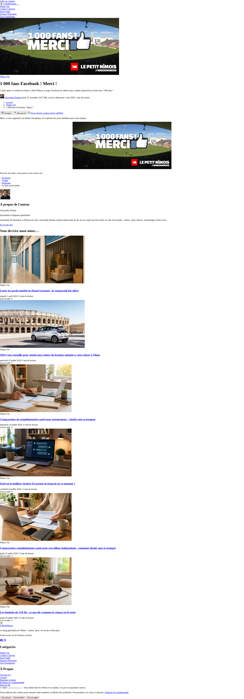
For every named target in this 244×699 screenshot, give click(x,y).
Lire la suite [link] (5, 299)
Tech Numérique (7, 16)
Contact (3, 677)
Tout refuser (6, 697)
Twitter (5, 180)
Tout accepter (32, 697)
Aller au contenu (7, 1)
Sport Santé (5, 11)
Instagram (6, 183)
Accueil (9, 102)
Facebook (6, 178)
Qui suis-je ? (5, 675)
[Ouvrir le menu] (18, 4)
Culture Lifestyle (7, 9)
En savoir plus (6, 225)
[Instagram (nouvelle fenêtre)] (4, 641)
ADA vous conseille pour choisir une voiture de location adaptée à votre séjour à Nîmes (50, 354)
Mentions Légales (8, 680)
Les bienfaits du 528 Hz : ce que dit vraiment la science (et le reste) (38, 612)
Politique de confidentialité (116, 692)
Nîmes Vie (4, 6)
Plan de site (5, 685)
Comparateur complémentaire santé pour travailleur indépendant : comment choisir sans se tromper (58, 548)
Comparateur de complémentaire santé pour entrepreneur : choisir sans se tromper (47, 419)
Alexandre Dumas (13, 97)
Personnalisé (19, 697)
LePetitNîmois (13, 687)
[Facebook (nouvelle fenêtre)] (1, 641)
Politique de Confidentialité (12, 682)
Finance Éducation (8, 14)
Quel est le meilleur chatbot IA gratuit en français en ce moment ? (37, 483)
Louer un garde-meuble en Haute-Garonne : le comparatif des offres (39, 290)
